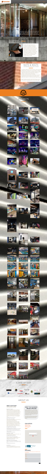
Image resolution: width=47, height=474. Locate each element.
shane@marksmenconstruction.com (11, 417)
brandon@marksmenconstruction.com (11, 426)
